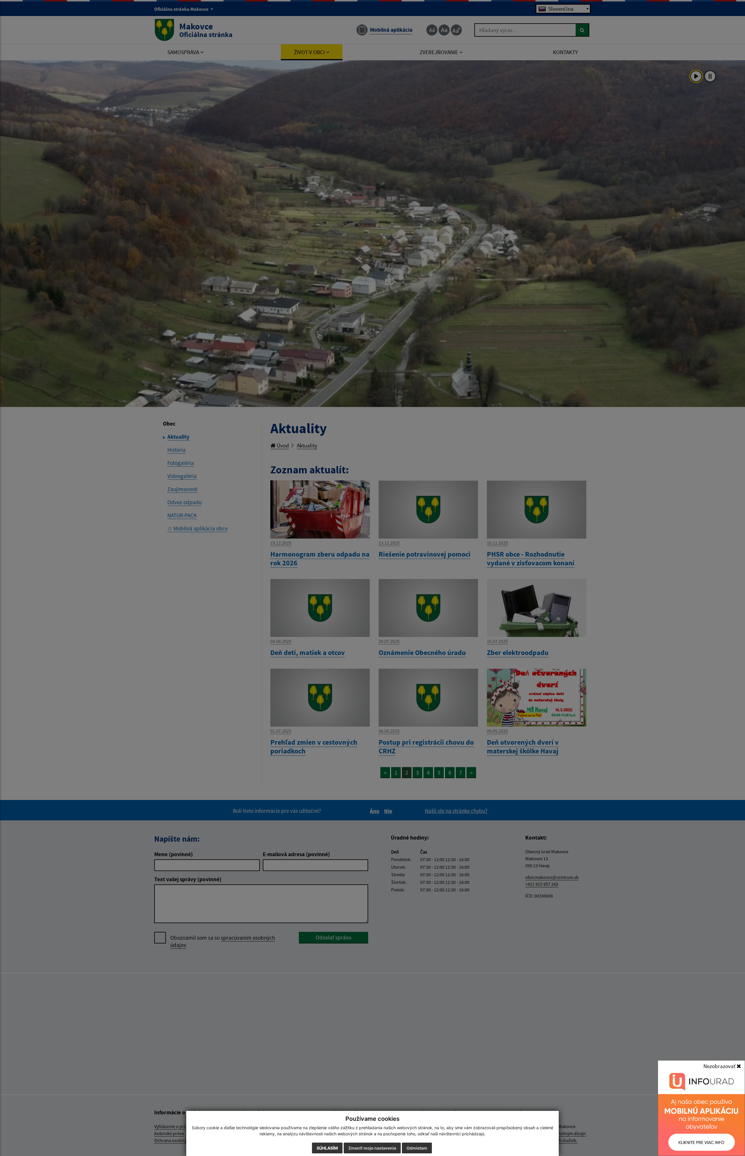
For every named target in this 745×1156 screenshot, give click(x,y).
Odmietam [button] (417, 1148)
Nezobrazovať (720, 1066)
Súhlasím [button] (327, 1148)
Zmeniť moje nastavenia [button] (372, 1148)
